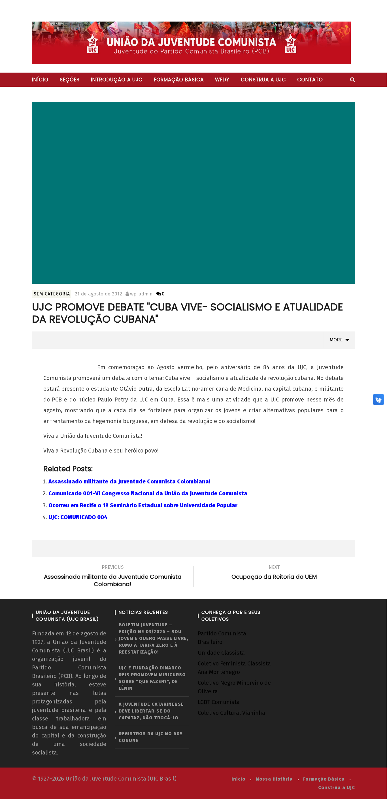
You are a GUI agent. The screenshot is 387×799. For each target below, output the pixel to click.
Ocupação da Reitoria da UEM (274, 573)
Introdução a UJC (117, 79)
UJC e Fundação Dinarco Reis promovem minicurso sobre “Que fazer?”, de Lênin (152, 678)
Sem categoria (52, 294)
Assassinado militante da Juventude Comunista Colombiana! (129, 481)
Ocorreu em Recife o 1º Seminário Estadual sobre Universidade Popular (142, 505)
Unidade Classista (221, 652)
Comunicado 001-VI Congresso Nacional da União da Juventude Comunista (147, 493)
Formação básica (179, 79)
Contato (310, 79)
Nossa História (274, 779)
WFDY (222, 79)
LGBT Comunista (219, 702)
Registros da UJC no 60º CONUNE (150, 737)
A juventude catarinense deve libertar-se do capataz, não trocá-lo (151, 710)
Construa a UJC (263, 79)
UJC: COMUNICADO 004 (78, 517)
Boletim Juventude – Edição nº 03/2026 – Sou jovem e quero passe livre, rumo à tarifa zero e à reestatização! (153, 638)
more (337, 340)
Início (40, 79)
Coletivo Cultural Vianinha (231, 712)
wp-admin (141, 294)
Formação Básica (324, 779)
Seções (70, 79)
